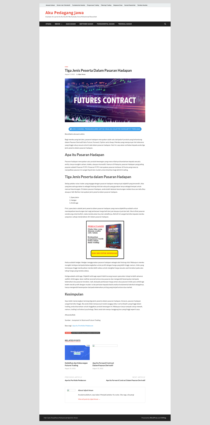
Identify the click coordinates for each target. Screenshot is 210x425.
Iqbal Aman (81, 74)
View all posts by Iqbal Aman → (89, 399)
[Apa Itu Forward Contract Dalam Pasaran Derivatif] (105, 353)
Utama (48, 24)
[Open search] (165, 24)
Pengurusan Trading (93, 5)
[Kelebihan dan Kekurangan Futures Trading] (77, 353)
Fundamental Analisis (78, 5)
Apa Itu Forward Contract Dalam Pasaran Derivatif (103, 364)
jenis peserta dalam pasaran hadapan (86, 333)
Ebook (57, 24)
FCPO (66, 67)
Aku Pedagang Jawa (64, 12)
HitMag (163, 418)
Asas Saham (71, 24)
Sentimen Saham (86, 24)
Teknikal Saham (125, 24)
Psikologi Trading (106, 5)
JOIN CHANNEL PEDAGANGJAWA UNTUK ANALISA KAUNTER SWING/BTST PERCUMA (106, 129)
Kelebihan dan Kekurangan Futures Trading (76, 364)
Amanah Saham (50, 5)
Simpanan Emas (117, 5)
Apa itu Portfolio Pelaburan (83, 326)
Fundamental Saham (106, 24)
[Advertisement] (105, 46)
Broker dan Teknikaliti (63, 5)
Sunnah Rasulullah (129, 5)
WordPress (154, 418)
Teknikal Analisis (142, 5)
